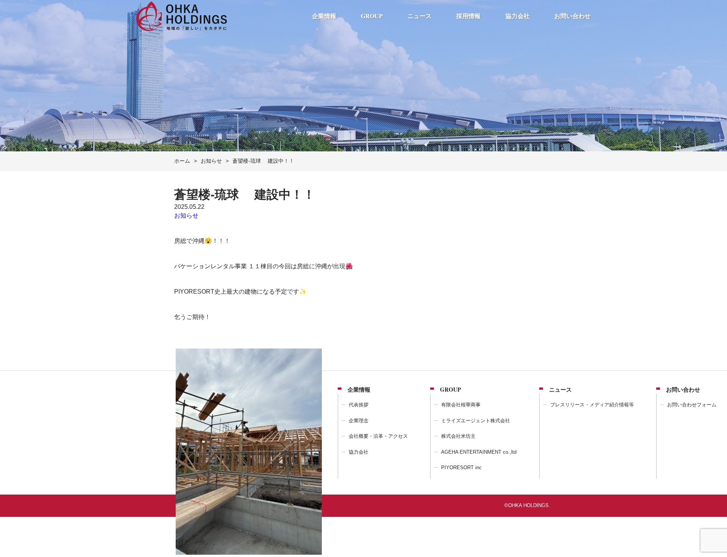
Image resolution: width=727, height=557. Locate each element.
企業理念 (358, 420)
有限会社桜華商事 (461, 405)
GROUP (372, 15)
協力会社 (517, 15)
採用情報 (468, 15)
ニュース (419, 15)
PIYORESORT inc (461, 467)
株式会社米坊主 (458, 436)
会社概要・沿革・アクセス (378, 436)
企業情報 (324, 15)
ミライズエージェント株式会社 (475, 420)
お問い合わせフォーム (691, 405)
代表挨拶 (358, 405)
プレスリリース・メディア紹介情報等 (592, 405)
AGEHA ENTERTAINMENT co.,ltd (478, 452)
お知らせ (186, 215)
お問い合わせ (572, 15)
